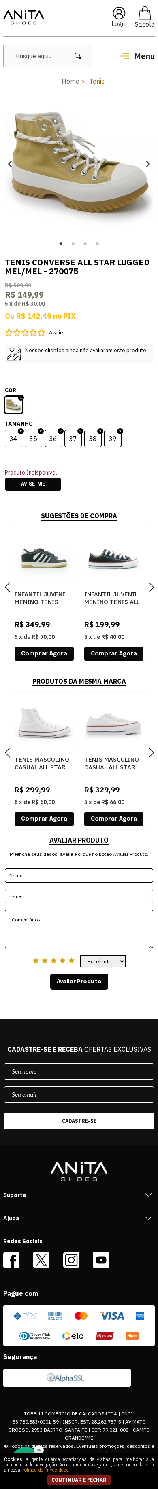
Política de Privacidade (44, 1470)
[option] (79, 163)
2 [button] (73, 244)
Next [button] (148, 163)
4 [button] (97, 244)
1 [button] (61, 244)
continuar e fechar (79, 1480)
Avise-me (33, 484)
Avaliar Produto (79, 981)
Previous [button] (10, 163)
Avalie (56, 332)
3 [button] (85, 244)
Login (119, 24)
